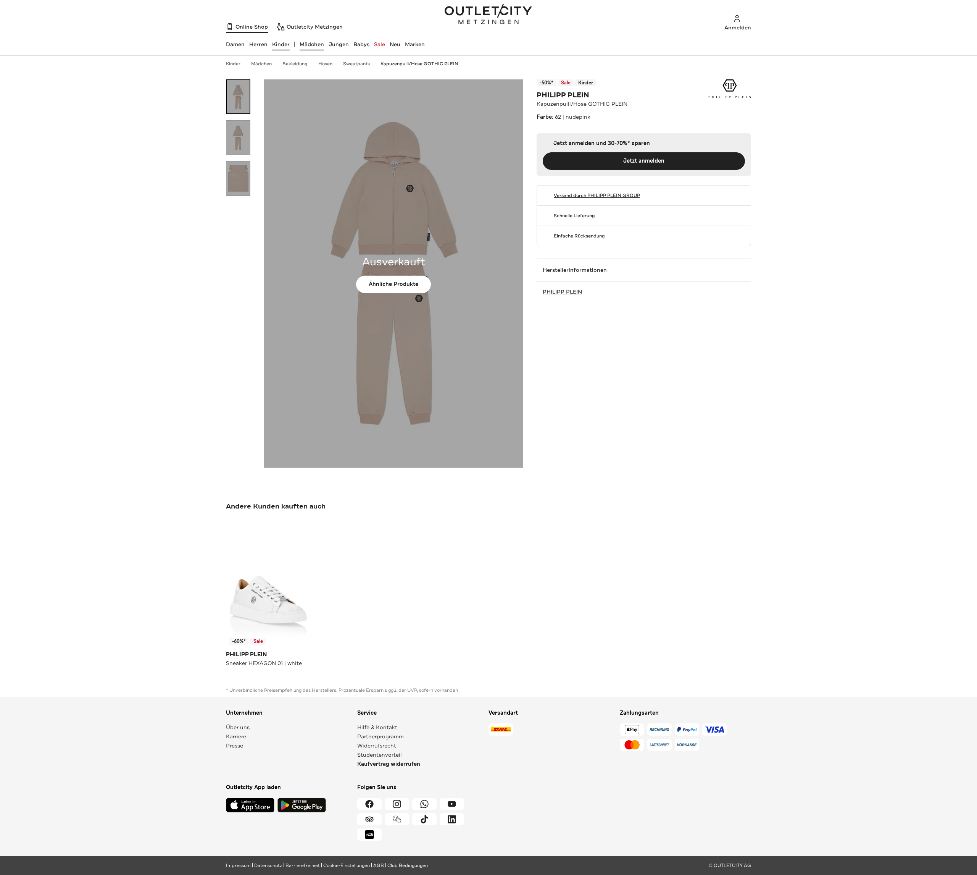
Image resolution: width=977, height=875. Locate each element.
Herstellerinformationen (575, 269)
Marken (415, 44)
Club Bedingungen (407, 865)
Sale (379, 44)
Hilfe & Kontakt (377, 727)
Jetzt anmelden (643, 161)
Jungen (339, 44)
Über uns (238, 727)
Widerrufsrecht (376, 745)
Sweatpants (356, 64)
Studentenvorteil (379, 754)
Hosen (325, 64)
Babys (361, 44)
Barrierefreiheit (302, 865)
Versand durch (597, 195)
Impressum (238, 865)
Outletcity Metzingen (488, 15)
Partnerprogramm (380, 736)
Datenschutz (268, 865)
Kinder (233, 64)
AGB (378, 865)
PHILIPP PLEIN (563, 95)
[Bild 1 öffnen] (238, 96)
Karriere (236, 736)
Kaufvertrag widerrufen (388, 764)
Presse (234, 745)
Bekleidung (295, 64)
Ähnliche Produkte (393, 284)
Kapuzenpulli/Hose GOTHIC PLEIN (419, 64)
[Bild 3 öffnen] (238, 178)
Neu (395, 44)
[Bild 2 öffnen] (238, 137)
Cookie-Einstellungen (346, 865)
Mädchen (312, 44)
